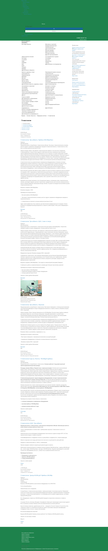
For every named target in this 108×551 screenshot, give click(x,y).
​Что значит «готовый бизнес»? (78, 54)
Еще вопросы (75, 80)
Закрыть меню (25, 35)
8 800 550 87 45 (81, 38)
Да (54, 28)
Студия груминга (76, 91)
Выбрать (54, 31)
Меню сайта (24, 0)
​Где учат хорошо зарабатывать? (78, 65)
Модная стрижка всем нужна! (78, 47)
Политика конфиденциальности (28, 548)
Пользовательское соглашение (52, 548)
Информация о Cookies (40, 548)
